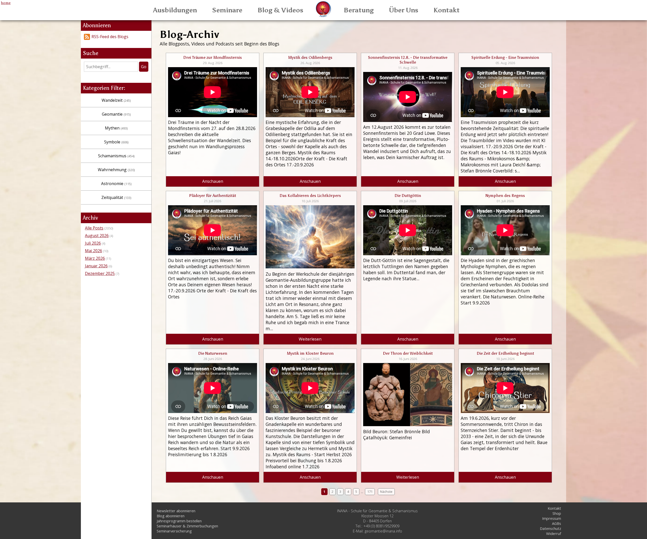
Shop (556, 513)
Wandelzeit (116, 100)
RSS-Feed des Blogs (109, 36)
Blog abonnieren (170, 515)
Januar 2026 (96, 266)
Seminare (227, 10)
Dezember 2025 (100, 273)
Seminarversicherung (174, 530)
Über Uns (403, 10)
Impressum (551, 518)
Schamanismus (116, 156)
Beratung (359, 10)
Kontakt (446, 10)
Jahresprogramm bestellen (179, 520)
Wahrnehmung (116, 169)
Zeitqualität (116, 197)
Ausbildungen (175, 10)
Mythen (116, 128)
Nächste (386, 492)
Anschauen (212, 181)
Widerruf (553, 533)
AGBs (556, 523)
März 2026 (95, 258)
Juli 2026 (93, 243)
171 (370, 492)
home (6, 3)
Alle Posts (94, 228)
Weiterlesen (310, 339)
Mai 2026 (93, 250)
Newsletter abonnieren (176, 510)
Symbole (116, 142)
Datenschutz (550, 528)
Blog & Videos (280, 10)
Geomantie (116, 114)
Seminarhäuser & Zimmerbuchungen (187, 525)
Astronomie (116, 183)
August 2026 (97, 235)
